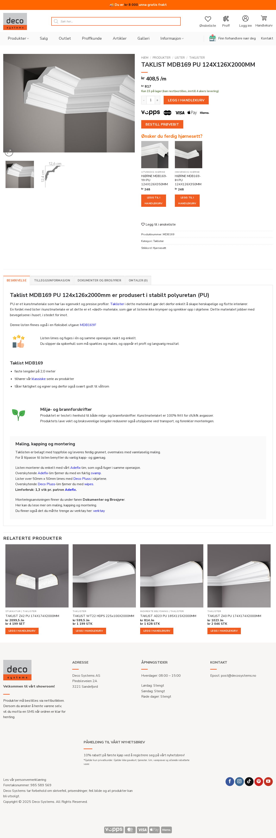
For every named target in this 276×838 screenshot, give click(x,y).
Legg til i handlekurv (153, 200)
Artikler (120, 38)
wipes (88, 484)
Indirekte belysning (154, 611)
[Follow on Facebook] (230, 781)
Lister (180, 58)
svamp (96, 473)
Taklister (197, 58)
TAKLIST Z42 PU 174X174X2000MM (32, 616)
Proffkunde (92, 38)
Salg (44, 38)
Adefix (75, 467)
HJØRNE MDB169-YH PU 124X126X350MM (154, 180)
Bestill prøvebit (162, 124)
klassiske (39, 379)
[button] (245, 21)
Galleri (143, 38)
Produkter (17, 38)
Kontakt (267, 38)
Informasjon (170, 38)
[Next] (127, 105)
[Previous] (11, 105)
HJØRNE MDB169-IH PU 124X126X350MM (188, 180)
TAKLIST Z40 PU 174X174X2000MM (234, 616)
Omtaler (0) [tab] (138, 280)
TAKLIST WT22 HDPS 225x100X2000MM (103, 616)
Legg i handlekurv (186, 100)
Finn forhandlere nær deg (237, 38)
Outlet (65, 38)
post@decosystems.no (238, 675)
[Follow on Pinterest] (258, 781)
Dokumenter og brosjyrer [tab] (99, 280)
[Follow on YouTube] (268, 781)
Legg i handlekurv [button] (22, 630)
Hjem (144, 58)
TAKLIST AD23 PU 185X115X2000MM (168, 616)
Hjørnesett (159, 248)
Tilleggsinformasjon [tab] (52, 280)
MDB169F (88, 325)
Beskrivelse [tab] (17, 280)
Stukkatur (13, 611)
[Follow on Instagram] (239, 781)
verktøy (99, 510)
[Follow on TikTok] (249, 781)
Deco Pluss (82, 478)
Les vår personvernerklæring (24, 779)
